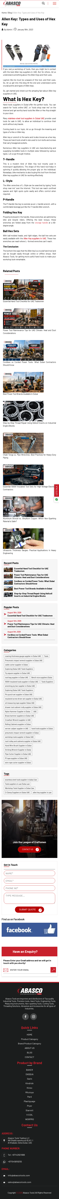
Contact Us (27, 849)
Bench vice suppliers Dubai (41, 677)
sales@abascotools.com (19, 1182)
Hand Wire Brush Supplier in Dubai (18, 745)
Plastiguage (29, 1101)
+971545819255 (15, 1161)
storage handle (41, 223)
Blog (10, 13)
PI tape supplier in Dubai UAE (16, 758)
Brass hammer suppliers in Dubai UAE (19, 716)
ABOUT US (29, 1048)
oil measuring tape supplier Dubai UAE (20, 703)
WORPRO (29, 1119)
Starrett (29, 1110)
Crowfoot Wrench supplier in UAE (18, 720)
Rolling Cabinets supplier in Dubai (18, 724)
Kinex (29, 1087)
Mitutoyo (29, 1092)
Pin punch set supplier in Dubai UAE (19, 694)
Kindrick (29, 1083)
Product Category (29, 1039)
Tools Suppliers (47, 682)
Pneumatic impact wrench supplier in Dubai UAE (24, 660)
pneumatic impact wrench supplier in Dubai (22, 733)
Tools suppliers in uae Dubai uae (17, 784)
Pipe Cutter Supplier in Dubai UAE (18, 754)
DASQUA (29, 1074)
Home (4, 13)
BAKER (29, 1069)
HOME (29, 1034)
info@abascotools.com (19, 1175)
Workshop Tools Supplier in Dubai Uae (19, 788)
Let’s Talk (56, 490)
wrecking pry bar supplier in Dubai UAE (20, 686)
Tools (46, 656)
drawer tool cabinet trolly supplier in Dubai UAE (23, 707)
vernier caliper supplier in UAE (16, 728)
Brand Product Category (29, 1043)
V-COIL (29, 1114)
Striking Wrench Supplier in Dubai (18, 750)
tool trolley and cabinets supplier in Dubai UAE (23, 741)
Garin (29, 1078)
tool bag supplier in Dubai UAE (16, 677)
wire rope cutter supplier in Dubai (18, 762)
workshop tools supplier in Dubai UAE (19, 737)
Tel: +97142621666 (16, 1154)
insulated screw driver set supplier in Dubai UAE (23, 699)
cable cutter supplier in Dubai (16, 665)
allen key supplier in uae (42, 792)
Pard (29, 1096)
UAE (35, 711)
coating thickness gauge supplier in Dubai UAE (23, 656)
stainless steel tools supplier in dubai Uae (21, 780)
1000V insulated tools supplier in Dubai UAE (21, 682)
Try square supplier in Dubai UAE (17, 673)
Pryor (29, 1105)
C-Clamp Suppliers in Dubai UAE (17, 792)
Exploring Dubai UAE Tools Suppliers (19, 669)
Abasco (26, 1193)
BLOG (29, 1052)
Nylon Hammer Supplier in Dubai (17, 711)
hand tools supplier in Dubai (42, 728)
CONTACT (29, 1057)
